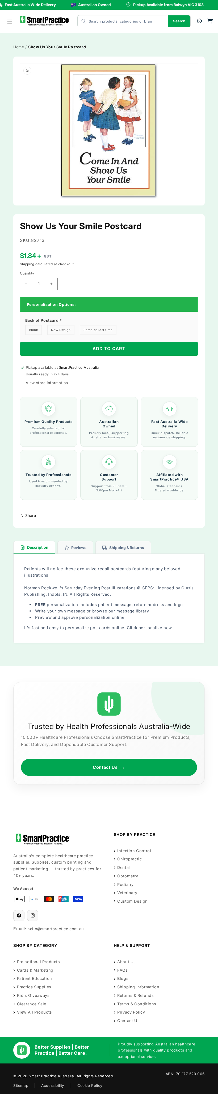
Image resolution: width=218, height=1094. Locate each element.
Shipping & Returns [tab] (126, 547)
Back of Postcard (43, 320)
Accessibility (52, 1085)
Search (179, 21)
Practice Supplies (34, 987)
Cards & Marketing (35, 970)
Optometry (127, 876)
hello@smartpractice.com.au (55, 928)
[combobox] (117, 21)
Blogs (122, 978)
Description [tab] (37, 547)
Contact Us (109, 767)
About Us (126, 961)
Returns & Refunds (135, 995)
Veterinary (127, 892)
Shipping (27, 264)
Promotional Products (38, 961)
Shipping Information (138, 987)
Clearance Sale (31, 1004)
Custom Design (132, 901)
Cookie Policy (90, 1085)
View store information (47, 382)
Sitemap (20, 1085)
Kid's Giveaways (33, 995)
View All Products (34, 1012)
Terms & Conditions (136, 1004)
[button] (10, 21)
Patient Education (34, 978)
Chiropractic (129, 859)
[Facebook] (18, 915)
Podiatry (125, 884)
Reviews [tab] (78, 547)
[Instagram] (32, 915)
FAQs (122, 970)
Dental (123, 867)
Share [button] (30, 515)
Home (18, 47)
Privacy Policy (131, 1012)
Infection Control (134, 850)
